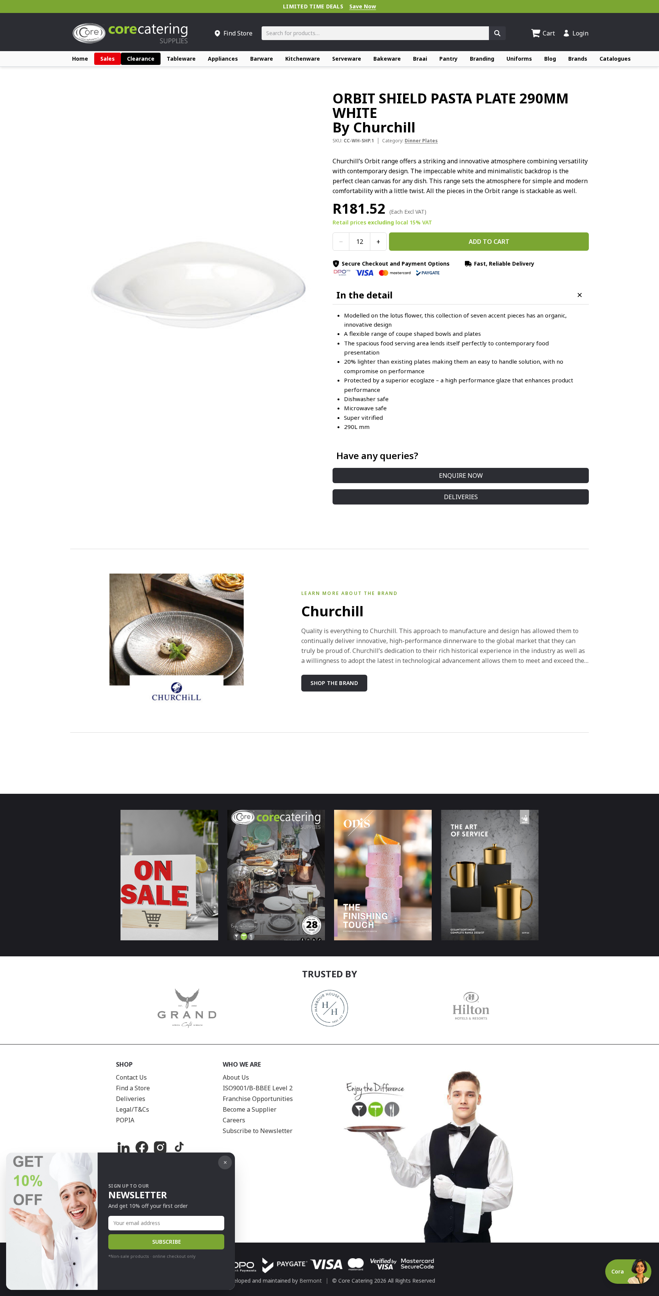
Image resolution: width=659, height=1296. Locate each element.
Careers (234, 1120)
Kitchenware (302, 58)
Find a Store (133, 1088)
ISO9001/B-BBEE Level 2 (258, 1088)
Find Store (237, 33)
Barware (261, 58)
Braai (420, 58)
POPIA (125, 1120)
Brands (577, 58)
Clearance (140, 58)
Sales (107, 58)
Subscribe (166, 1241)
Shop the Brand (334, 683)
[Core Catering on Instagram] (160, 1147)
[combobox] (375, 33)
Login (580, 33)
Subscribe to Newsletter (258, 1131)
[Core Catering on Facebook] (141, 1147)
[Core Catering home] (130, 33)
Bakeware (387, 58)
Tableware (181, 58)
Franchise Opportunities (258, 1099)
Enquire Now (461, 475)
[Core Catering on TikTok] (178, 1147)
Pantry (448, 58)
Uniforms (519, 58)
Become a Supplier (249, 1109)
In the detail (364, 295)
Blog (550, 58)
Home (80, 58)
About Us (236, 1077)
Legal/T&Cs (132, 1109)
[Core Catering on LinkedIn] (123, 1147)
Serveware (346, 58)
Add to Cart (489, 241)
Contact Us (131, 1077)
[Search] (497, 33)
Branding (482, 58)
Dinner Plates (421, 140)
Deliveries (461, 497)
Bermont (310, 1280)
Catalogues (615, 58)
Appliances (223, 58)
